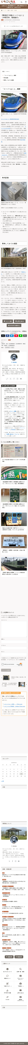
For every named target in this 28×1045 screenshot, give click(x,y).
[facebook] (14, 378)
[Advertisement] (14, 594)
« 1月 (2, 781)
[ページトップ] (25, 1042)
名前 (2, 639)
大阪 (7, 343)
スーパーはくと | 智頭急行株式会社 (10, 119)
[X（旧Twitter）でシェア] (3, 335)
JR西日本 (3, 343)
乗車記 (24, 343)
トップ (4, 10)
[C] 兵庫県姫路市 (12, 343)
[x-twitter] (10, 378)
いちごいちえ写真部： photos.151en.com (14, 706)
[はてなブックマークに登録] (12, 335)
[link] (7, 378)
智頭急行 (5, 345)
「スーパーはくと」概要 (10, 75)
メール (3, 645)
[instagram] (17, 378)
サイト (3, 651)
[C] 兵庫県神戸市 (19, 343)
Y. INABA (14, 362)
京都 (2, 345)
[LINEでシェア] (20, 335)
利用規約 (13, 429)
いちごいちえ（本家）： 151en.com (13, 704)
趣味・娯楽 (10, 10)
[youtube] (20, 378)
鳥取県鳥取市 (7, 347)
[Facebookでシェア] (7, 335)
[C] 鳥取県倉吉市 (12, 345)
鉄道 (16, 10)
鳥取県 (12, 347)
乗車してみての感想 (9, 80)
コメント (4, 620)
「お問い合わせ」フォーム (12, 434)
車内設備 (6, 78)
